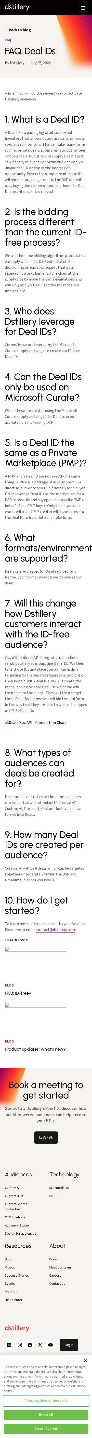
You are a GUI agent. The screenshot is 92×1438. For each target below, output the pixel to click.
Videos (10, 1267)
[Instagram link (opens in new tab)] (19, 1344)
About (57, 1245)
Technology (64, 1174)
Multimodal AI (59, 1187)
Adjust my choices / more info (46, 1400)
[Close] (85, 1360)
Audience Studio (17, 1225)
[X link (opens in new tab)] (40, 1344)
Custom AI (12, 1187)
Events (10, 1283)
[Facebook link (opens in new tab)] (30, 1344)
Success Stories (17, 1275)
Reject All (46, 1414)
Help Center (13, 1299)
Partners (11, 1291)
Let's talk (46, 1137)
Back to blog (20, 30)
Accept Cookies (46, 1428)
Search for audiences (20, 1233)
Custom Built (14, 1196)
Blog (8, 1259)
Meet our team (60, 1267)
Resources (18, 1245)
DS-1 (52, 1196)
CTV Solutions (15, 1217)
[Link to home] (17, 7)
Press (53, 1259)
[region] (46, 1396)
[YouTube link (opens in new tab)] (50, 1344)
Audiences (18, 1174)
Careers (55, 1275)
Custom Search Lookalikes (16, 1207)
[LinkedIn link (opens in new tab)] (9, 1344)
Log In (69, 1344)
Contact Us (57, 1283)
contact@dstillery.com (55, 929)
